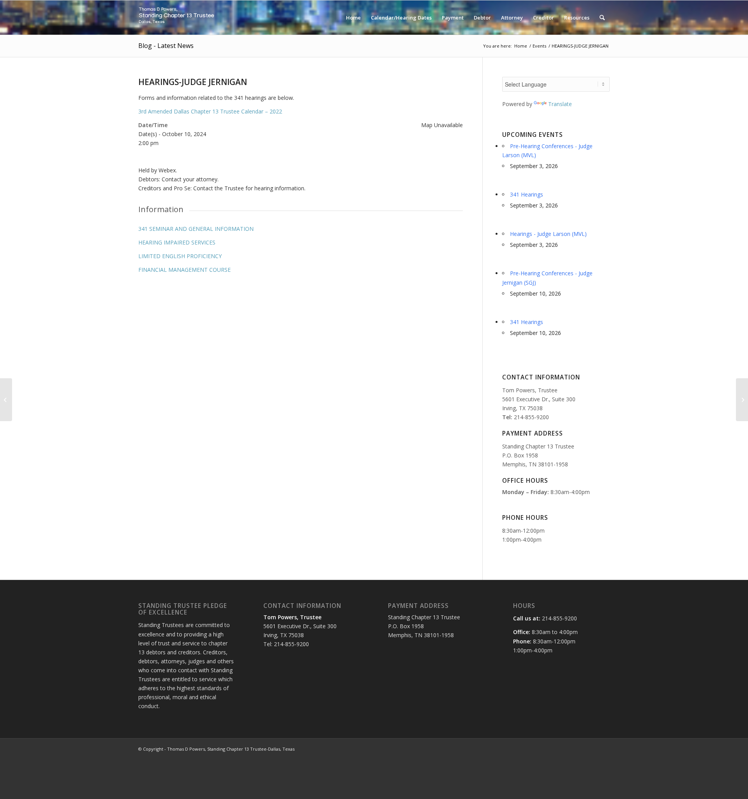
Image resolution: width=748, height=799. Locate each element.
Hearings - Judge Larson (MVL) (548, 233)
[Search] (602, 17)
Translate (560, 104)
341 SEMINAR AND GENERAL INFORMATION (196, 228)
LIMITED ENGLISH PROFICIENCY (180, 256)
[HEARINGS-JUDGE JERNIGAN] (6, 399)
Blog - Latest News (166, 45)
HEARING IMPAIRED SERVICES (176, 242)
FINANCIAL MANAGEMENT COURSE (184, 269)
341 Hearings (526, 194)
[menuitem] (353, 17)
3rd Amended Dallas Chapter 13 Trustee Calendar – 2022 (210, 111)
